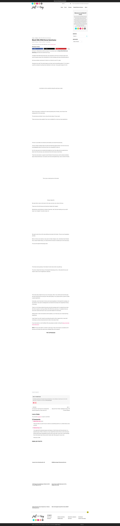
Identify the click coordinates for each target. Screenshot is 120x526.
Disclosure (43, 524)
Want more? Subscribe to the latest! (60, 1)
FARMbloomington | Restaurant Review (59, 462)
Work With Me (52, 524)
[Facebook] (32, 3)
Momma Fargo (36, 427)
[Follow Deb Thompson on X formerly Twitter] (36, 403)
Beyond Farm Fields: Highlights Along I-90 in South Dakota (61, 409)
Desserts (49, 518)
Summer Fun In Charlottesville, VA (38, 462)
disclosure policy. (53, 44)
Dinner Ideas (60, 518)
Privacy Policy (47, 524)
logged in (39, 416)
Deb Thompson (37, 396)
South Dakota (35, 392)
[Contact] (41, 3)
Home (62, 7)
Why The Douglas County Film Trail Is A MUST (60, 506)
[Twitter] (39, 3)
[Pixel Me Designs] (86, 525)
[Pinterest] (37, 3)
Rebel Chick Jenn (37, 421)
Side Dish (70, 518)
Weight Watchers (82, 518)
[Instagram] (35, 3)
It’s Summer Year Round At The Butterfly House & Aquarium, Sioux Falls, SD (40, 409)
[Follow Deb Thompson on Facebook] (34, 403)
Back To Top (88, 512)
